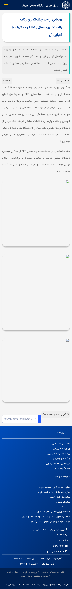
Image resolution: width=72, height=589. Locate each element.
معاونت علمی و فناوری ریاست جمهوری (54, 487)
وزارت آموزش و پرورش (61, 468)
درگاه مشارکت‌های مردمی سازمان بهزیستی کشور (50, 521)
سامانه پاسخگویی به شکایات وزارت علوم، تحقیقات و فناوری (46, 516)
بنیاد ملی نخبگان (63, 502)
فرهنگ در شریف (12, 572)
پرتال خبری (25, 576)
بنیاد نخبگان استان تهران (60, 497)
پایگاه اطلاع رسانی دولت (60, 458)
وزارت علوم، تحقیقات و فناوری (58, 463)
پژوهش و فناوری (30, 572)
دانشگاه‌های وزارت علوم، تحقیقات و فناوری (53, 511)
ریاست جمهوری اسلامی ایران (58, 453)
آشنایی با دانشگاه (57, 572)
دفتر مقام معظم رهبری (61, 444)
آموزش (43, 572)
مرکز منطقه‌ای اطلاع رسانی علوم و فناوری (54, 492)
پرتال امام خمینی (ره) (61, 448)
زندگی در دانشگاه (41, 576)
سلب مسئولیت (64, 507)
